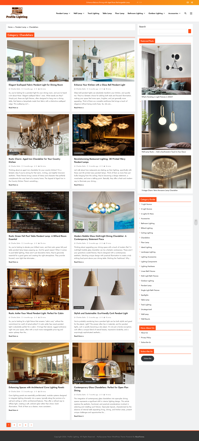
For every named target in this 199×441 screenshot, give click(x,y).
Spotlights (144, 295)
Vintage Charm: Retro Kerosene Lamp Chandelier (160, 190)
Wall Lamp (78, 13)
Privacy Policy (146, 337)
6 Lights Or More (147, 214)
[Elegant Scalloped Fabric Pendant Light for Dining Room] (38, 61)
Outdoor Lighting (156, 13)
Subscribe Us (146, 342)
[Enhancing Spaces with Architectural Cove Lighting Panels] (38, 363)
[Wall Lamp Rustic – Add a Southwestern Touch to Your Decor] (166, 149)
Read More (13, 107)
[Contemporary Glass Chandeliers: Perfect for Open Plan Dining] (103, 363)
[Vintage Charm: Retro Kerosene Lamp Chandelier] (166, 188)
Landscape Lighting (148, 252)
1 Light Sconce (146, 204)
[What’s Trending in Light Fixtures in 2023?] (166, 94)
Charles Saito (15, 89)
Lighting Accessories (148, 257)
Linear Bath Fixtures (148, 271)
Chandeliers (13, 79)
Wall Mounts (145, 319)
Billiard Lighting (147, 228)
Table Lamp (107, 13)
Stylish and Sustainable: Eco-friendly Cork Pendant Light (101, 313)
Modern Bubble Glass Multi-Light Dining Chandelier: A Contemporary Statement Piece (100, 237)
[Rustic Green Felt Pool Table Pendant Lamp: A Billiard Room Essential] (38, 212)
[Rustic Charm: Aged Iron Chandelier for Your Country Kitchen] (38, 135)
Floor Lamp (119, 13)
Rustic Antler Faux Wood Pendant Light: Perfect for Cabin (36, 313)
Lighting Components (149, 261)
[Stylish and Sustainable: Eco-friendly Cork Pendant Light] (103, 289)
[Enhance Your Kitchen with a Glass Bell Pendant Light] (103, 61)
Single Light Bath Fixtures (150, 290)
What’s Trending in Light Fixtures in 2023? (157, 97)
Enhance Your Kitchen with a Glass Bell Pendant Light (99, 84)
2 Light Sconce (146, 209)
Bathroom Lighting (135, 13)
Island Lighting (146, 247)
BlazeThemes (139, 437)
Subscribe (147, 358)
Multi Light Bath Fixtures (149, 276)
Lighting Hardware (148, 266)
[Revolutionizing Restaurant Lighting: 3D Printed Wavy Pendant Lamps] (103, 135)
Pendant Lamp (62, 13)
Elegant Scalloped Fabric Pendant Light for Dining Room (110, 2)
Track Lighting (93, 13)
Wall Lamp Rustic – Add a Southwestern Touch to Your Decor (164, 152)
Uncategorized (146, 309)
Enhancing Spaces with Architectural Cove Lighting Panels (36, 387)
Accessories (173, 13)
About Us (144, 332)
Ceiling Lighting (147, 233)
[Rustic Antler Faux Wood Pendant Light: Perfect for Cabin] (38, 289)
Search (142, 26)
